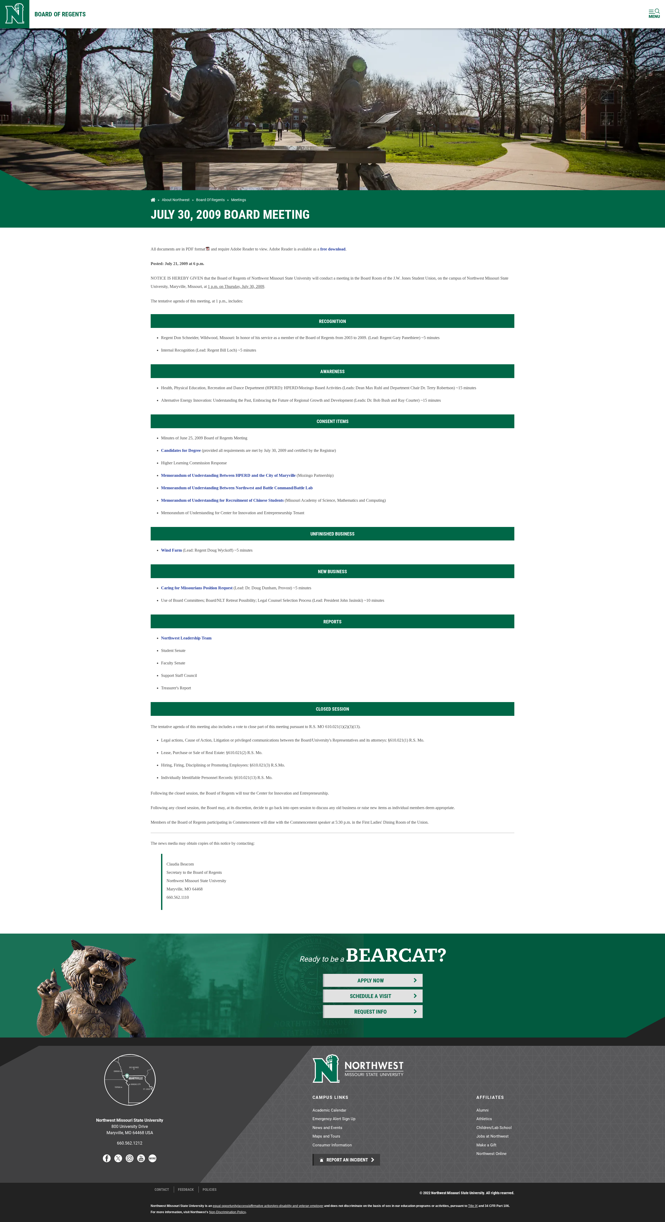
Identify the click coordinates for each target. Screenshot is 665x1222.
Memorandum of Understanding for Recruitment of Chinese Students (222, 500)
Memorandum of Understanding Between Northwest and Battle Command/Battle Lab (237, 488)
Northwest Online (491, 1153)
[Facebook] (107, 1160)
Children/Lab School (494, 1127)
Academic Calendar (329, 1110)
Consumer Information (332, 1144)
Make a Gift (486, 1144)
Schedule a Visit (370, 996)
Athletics (484, 1118)
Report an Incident (346, 1160)
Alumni (482, 1110)
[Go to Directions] (129, 1109)
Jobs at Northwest (492, 1136)
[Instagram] (130, 1160)
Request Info (370, 1011)
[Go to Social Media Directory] (152, 1160)
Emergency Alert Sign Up (333, 1118)
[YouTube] (141, 1160)
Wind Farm (171, 550)
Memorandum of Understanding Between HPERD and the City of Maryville (228, 475)
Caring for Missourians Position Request (196, 588)
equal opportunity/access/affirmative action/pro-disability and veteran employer (268, 1206)
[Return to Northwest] (14, 14)
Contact (162, 1189)
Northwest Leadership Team (186, 638)
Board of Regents (60, 14)
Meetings (238, 199)
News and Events (327, 1127)
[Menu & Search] (654, 14)
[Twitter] (118, 1160)
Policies (210, 1189)
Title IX (473, 1206)
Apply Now (370, 980)
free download (332, 249)
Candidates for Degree (181, 450)
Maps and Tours (326, 1136)
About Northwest (176, 199)
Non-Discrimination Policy (227, 1212)
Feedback (186, 1189)
